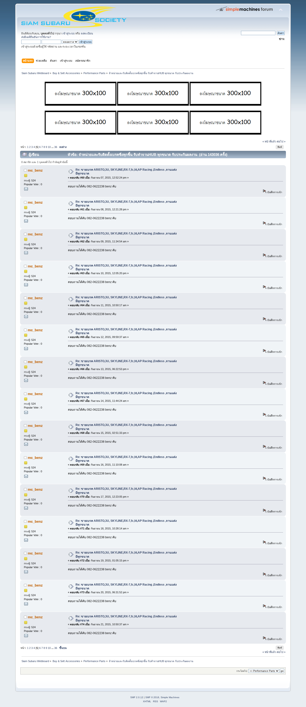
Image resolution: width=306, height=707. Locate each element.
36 (55, 147)
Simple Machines (170, 697)
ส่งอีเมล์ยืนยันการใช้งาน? (36, 37)
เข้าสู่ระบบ (68, 33)
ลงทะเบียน (87, 33)
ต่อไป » (281, 141)
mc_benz (35, 170)
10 (49, 147)
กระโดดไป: (242, 671)
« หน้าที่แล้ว (269, 141)
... (52, 147)
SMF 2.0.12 (136, 697)
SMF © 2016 (152, 697)
